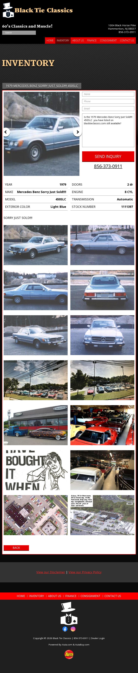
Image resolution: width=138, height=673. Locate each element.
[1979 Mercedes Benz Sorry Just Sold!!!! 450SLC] (36, 245)
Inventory (63, 40)
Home (50, 40)
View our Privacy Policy (84, 572)
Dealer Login (98, 638)
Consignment (108, 40)
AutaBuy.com (82, 644)
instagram (73, 628)
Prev (5, 132)
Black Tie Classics (62, 638)
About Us (78, 40)
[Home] (37, 9)
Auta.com (67, 644)
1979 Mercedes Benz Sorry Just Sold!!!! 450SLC (42, 86)
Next (77, 132)
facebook (64, 628)
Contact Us (127, 40)
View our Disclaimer (50, 572)
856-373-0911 (127, 32)
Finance (92, 40)
